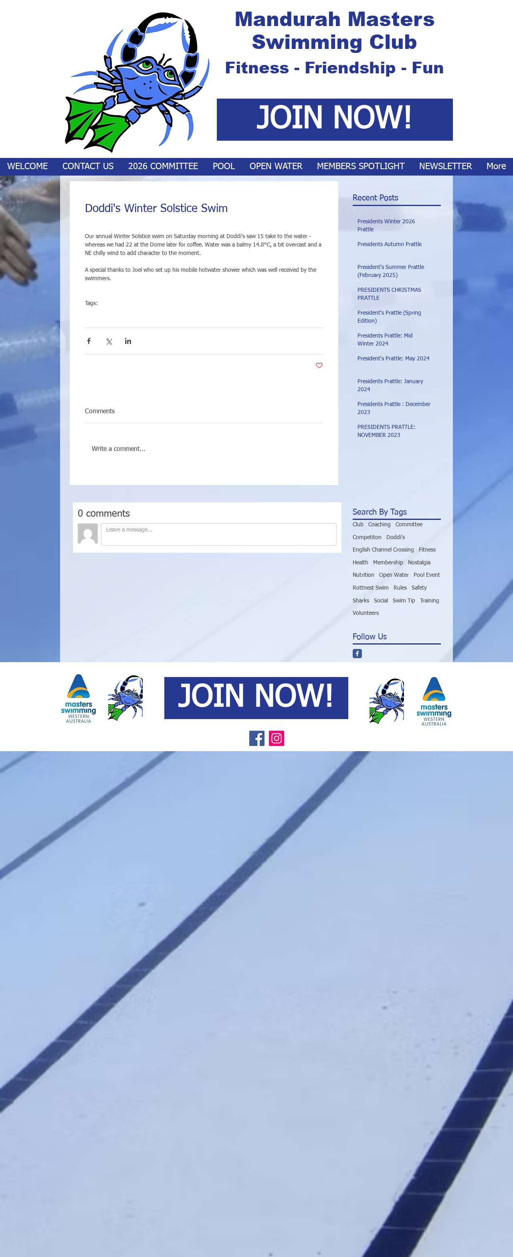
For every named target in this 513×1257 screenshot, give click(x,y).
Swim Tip (404, 601)
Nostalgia (419, 563)
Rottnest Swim (371, 588)
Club (358, 524)
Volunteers (366, 613)
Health (360, 563)
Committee (409, 524)
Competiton (367, 537)
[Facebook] (257, 738)
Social (92, 316)
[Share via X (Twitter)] (108, 341)
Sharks (361, 601)
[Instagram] (276, 738)
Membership (388, 563)
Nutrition (363, 575)
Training (429, 601)
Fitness (427, 550)
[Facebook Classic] (357, 653)
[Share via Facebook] (89, 341)
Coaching (379, 524)
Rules (400, 588)
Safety (419, 588)
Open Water (394, 575)
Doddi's (113, 316)
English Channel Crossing (383, 550)
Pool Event (427, 575)
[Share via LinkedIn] (128, 341)
